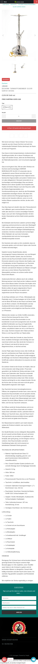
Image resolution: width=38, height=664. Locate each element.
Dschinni (4, 83)
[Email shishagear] (30, 650)
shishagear (15, 655)
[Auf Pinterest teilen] (21, 136)
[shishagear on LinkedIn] (26, 650)
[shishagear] (19, 2)
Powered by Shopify (24, 655)
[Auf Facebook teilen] (16, 136)
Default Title (7, 107)
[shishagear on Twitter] (8, 650)
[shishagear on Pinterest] (17, 650)
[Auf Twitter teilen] (12, 136)
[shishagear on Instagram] (20, 650)
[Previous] (3, 35)
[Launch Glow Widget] (4, 659)
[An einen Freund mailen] (26, 136)
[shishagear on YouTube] (14, 650)
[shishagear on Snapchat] (23, 650)
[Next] (34, 35)
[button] (33, 659)
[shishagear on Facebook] (11, 650)
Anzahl (4, 112)
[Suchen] (31, 2)
